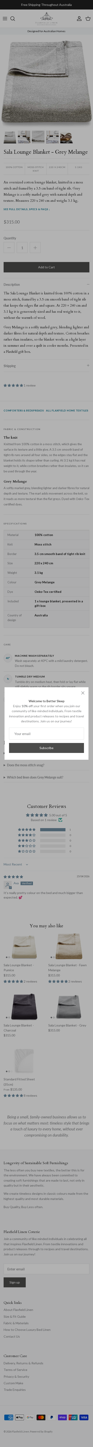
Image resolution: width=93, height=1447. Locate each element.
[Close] (83, 693)
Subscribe (46, 748)
